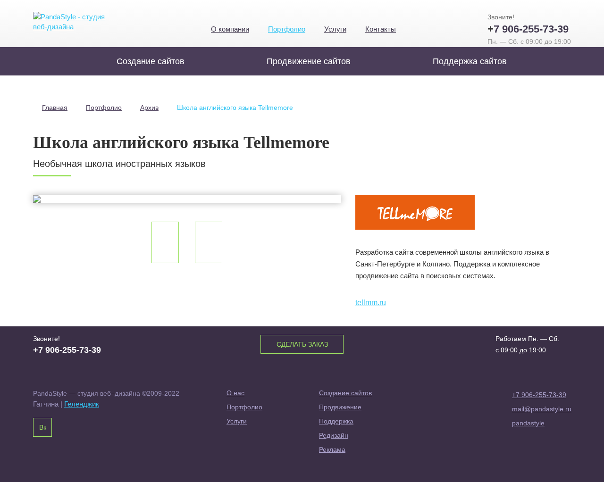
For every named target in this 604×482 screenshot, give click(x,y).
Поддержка (336, 421)
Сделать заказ (302, 344)
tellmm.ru (370, 303)
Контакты (380, 29)
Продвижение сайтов (309, 61)
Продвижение (340, 407)
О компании (230, 29)
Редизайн (333, 435)
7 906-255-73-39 (528, 29)
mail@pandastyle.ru (541, 409)
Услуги (335, 29)
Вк (42, 427)
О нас (235, 393)
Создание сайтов (151, 61)
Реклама (332, 449)
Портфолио (286, 29)
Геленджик (81, 404)
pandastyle (528, 423)
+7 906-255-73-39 (539, 395)
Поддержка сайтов (470, 61)
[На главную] (72, 22)
